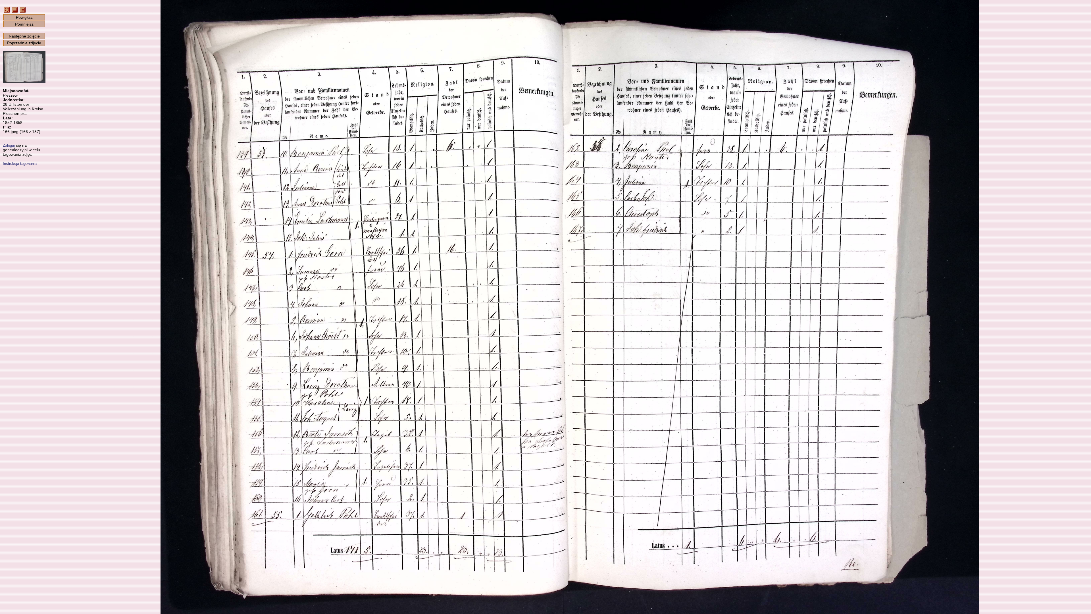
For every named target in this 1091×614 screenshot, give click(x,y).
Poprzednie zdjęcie (24, 43)
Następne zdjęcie (24, 36)
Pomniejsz (24, 24)
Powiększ (24, 17)
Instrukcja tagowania (20, 163)
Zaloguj (9, 145)
